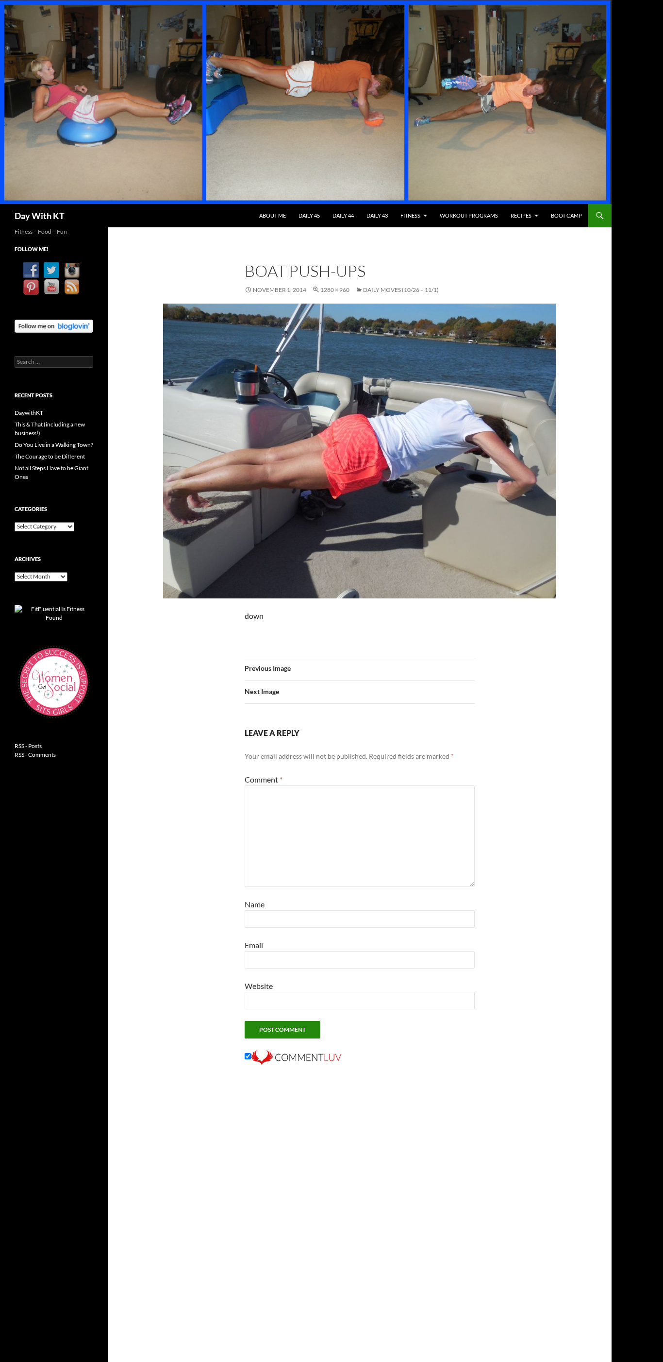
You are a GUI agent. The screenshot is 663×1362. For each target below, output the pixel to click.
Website (259, 985)
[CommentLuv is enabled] (296, 1056)
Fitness (410, 215)
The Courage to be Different (50, 456)
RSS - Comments (35, 754)
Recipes (521, 215)
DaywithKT (29, 412)
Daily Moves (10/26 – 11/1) (401, 289)
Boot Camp (566, 215)
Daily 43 (377, 215)
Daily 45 (309, 215)
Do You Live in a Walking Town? (54, 444)
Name (255, 904)
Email (254, 945)
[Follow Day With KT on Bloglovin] (54, 325)
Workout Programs (469, 215)
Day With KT (40, 215)
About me (272, 215)
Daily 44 (343, 215)
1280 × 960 (334, 289)
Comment (263, 779)
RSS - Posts (28, 745)
